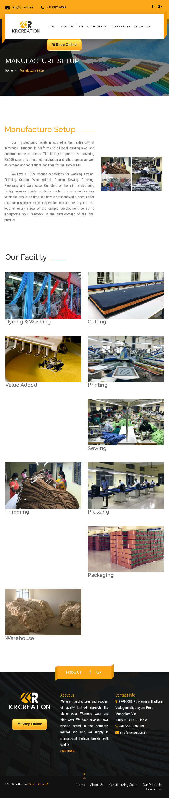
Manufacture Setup (32, 70)
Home (9, 70)
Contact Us (154, 789)
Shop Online (66, 45)
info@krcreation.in (133, 732)
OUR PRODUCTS (120, 26)
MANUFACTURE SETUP (92, 26)
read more (67, 751)
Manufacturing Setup (123, 785)
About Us (96, 785)
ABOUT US (67, 26)
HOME (52, 26)
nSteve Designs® (38, 784)
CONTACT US (142, 26)
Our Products (152, 785)
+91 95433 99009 (131, 726)
